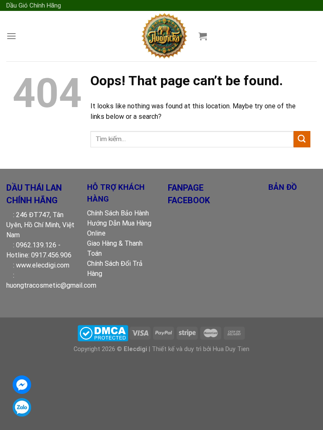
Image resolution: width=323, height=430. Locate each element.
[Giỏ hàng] (203, 36)
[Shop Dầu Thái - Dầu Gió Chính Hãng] (163, 36)
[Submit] (302, 139)
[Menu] (11, 36)
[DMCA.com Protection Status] (102, 332)
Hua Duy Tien (231, 349)
